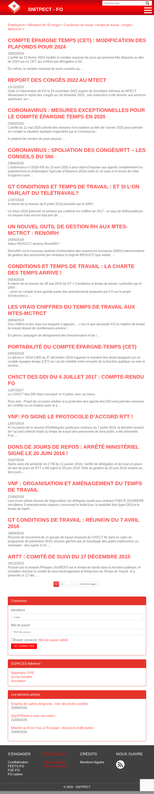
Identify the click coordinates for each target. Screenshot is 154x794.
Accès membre (21, 677)
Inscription (18, 681)
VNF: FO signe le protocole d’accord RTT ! (70, 416)
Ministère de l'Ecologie (44, 25)
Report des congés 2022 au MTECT (57, 80)
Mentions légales (92, 762)
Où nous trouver (55, 766)
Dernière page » (89, 584)
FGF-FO (14, 770)
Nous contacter (54, 762)
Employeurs (16, 25)
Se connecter (24, 646)
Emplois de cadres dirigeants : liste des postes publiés (49, 704)
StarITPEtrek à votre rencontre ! (33, 716)
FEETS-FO (16, 766)
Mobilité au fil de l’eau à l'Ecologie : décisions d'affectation (52, 728)
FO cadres (15, 774)
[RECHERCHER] (147, 3)
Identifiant (18, 610)
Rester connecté (25, 640)
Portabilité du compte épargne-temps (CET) (72, 347)
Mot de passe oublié (53, 640)
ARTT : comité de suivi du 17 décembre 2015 (69, 556)
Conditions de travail (78, 25)
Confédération (18, 762)
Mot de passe (20, 625)
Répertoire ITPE (22, 673)
